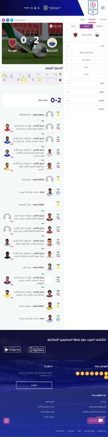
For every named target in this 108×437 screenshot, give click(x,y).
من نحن (103, 401)
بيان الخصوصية (102, 431)
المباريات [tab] (82, 19)
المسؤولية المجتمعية (97, 407)
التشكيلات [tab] (102, 19)
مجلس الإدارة (49, 417)
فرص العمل (49, 401)
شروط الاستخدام (89, 431)
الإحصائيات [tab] (92, 19)
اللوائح (79, 431)
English (27, 8)
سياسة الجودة (59, 431)
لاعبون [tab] (73, 26)
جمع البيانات (70, 431)
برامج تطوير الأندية (47, 412)
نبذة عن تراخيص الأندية (46, 407)
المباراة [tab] (86, 26)
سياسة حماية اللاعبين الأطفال (94, 412)
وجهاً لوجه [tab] (99, 26)
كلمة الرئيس (101, 417)
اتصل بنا (34, 385)
